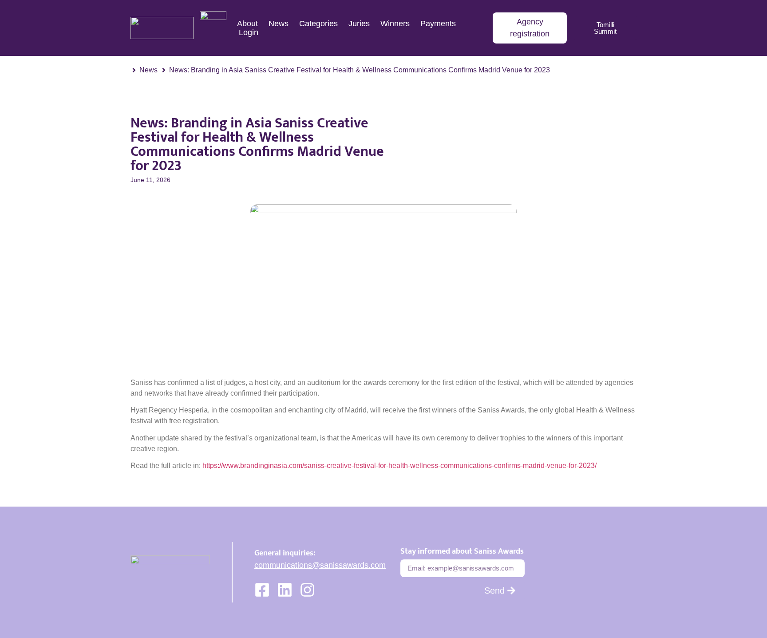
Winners (395, 23)
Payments (438, 23)
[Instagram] (307, 590)
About (247, 23)
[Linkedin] (285, 590)
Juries (359, 23)
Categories (318, 23)
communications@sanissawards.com (320, 565)
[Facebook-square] (262, 590)
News (279, 23)
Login (248, 32)
